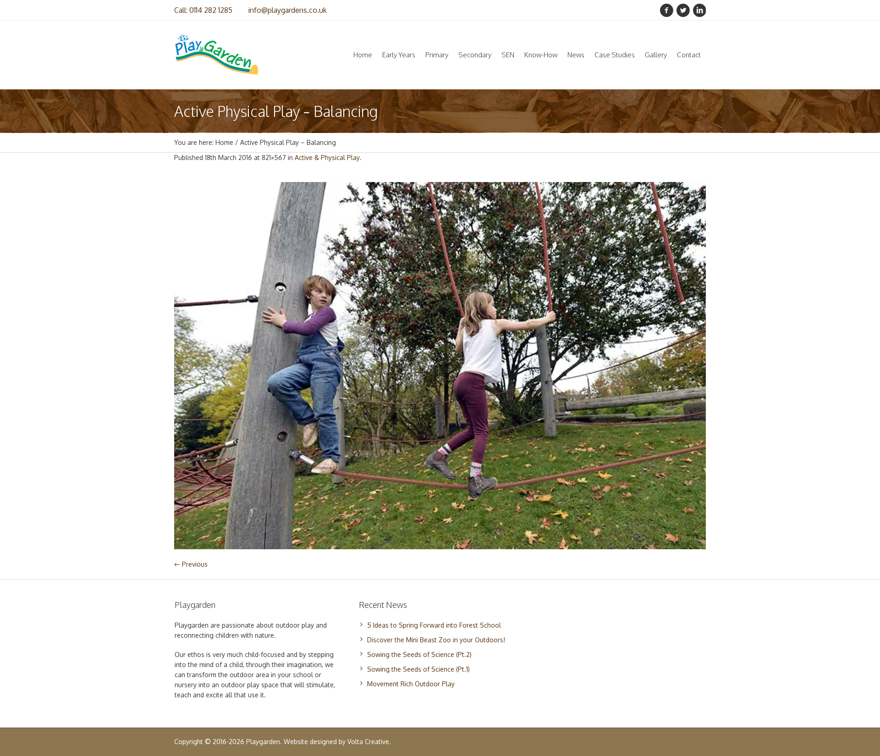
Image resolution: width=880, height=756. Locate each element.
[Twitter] (683, 10)
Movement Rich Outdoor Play (411, 684)
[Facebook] (666, 10)
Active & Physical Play (327, 157)
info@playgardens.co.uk (287, 10)
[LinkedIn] (699, 10)
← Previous (191, 564)
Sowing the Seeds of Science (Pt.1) (418, 669)
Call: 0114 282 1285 (203, 10)
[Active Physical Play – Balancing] (440, 365)
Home (224, 142)
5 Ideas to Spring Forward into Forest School (434, 625)
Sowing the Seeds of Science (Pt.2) (419, 654)
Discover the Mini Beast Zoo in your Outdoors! (436, 640)
